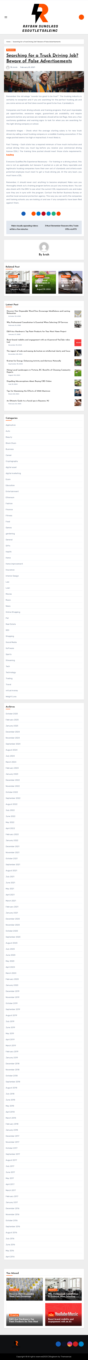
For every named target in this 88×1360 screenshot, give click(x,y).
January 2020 (12, 985)
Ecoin (8, 479)
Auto (8, 431)
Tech (8, 666)
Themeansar (66, 1357)
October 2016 (12, 1220)
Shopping (10, 636)
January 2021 (12, 913)
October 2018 (12, 1076)
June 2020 (10, 955)
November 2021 (12, 852)
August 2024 (11, 750)
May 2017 (10, 1178)
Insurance (10, 570)
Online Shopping (13, 612)
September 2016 (13, 1226)
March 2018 (11, 1118)
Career (9, 455)
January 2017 (12, 1202)
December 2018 (12, 1064)
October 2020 (12, 931)
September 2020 (13, 937)
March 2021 (11, 901)
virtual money (12, 690)
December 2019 (12, 991)
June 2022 (10, 816)
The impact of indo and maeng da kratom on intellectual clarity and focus (38, 351)
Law (7, 582)
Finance (9, 509)
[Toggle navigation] (6, 17)
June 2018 (10, 1100)
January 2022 (12, 840)
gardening (10, 534)
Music (8, 600)
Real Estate (11, 624)
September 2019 (13, 1009)
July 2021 (10, 877)
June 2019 (10, 1027)
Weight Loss (11, 696)
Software (10, 648)
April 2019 (10, 1039)
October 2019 (12, 1003)
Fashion (9, 503)
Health (9, 552)
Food (8, 522)
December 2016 (12, 1208)
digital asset (11, 467)
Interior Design (12, 576)
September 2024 (13, 744)
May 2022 (10, 822)
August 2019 (11, 1015)
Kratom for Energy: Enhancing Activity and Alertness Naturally (34, 361)
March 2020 (11, 973)
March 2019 (11, 1045)
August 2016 (11, 1232)
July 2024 (10, 756)
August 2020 (11, 943)
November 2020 (13, 925)
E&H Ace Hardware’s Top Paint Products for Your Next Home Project (36, 331)
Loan (8, 588)
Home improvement (14, 564)
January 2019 (12, 1058)
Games (9, 528)
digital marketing (13, 473)
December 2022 (13, 780)
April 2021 (10, 895)
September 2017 (13, 1154)
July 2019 (10, 1021)
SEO (7, 630)
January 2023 (12, 774)
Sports (8, 654)
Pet (7, 618)
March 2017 (11, 1190)
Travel (8, 684)
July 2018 (10, 1094)
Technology (11, 672)
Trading (9, 678)
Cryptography (12, 461)
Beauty (9, 437)
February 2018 (12, 1124)
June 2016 (10, 1245)
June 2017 (10, 1172)
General (9, 540)
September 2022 (13, 798)
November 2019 (12, 997)
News (8, 606)
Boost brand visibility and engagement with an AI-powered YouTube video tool (62, 1321)
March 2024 (11, 762)
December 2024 (13, 732)
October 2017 (11, 1148)
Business (11, 50)
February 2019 (12, 1052)
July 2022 (10, 810)
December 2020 (13, 919)
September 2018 (13, 1082)
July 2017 (10, 1166)
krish (15, 67)
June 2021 (10, 883)
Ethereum (10, 497)
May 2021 (10, 889)
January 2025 (12, 726)
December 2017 (12, 1136)
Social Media (11, 642)
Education (10, 485)
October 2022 (12, 792)
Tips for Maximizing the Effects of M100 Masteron (28, 391)
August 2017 (11, 1160)
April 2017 (10, 1184)
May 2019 (10, 1033)
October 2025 (12, 714)
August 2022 (11, 804)
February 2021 (12, 907)
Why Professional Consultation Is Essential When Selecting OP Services (37, 322)
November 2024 (13, 738)
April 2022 (10, 828)
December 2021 (12, 846)
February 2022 (12, 834)
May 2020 (10, 961)
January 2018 (12, 1130)
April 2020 (10, 967)
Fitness (9, 515)
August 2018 (11, 1088)
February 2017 (12, 1196)
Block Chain (11, 443)
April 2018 (10, 1112)
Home (8, 558)
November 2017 (12, 1142)
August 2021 (11, 871)
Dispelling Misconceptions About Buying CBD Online (29, 381)
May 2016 (10, 1251)
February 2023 (12, 768)
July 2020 (10, 949)
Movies (9, 594)
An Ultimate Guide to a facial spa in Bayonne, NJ (28, 401)
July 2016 (10, 1239)
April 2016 (10, 1257)
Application (11, 425)
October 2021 (12, 858)
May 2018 (10, 1106)
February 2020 (12, 979)
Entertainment (12, 491)
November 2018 (12, 1070)
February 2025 (12, 720)
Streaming (10, 660)
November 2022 (13, 786)
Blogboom (53, 1357)
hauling (10, 155)
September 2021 (13, 864)
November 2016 (12, 1214)
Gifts (8, 546)
